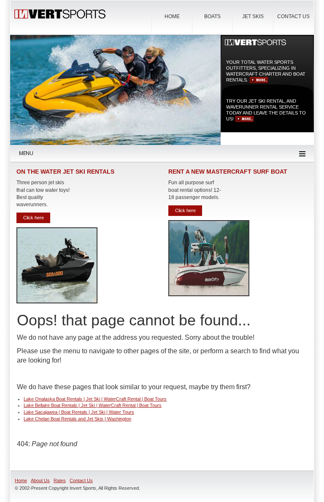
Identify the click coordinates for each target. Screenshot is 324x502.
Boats (212, 16)
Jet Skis (253, 16)
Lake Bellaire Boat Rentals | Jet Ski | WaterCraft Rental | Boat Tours (93, 405)
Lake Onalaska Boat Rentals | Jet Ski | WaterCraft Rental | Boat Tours (95, 398)
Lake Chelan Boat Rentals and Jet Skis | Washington (77, 418)
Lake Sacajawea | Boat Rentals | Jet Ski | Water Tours (79, 412)
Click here (258, 80)
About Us (40, 480)
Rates (60, 480)
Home (172, 16)
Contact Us (293, 16)
